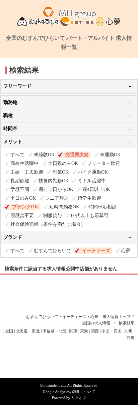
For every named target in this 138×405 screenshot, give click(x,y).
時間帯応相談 (102, 206)
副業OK (61, 172)
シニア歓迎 (57, 198)
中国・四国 (111, 331)
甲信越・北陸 (55, 331)
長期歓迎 (19, 180)
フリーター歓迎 (103, 163)
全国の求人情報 (96, 323)
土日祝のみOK (63, 163)
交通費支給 (77, 154)
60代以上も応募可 (90, 215)
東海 (84, 331)
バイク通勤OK (93, 172)
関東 (73, 331)
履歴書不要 (22, 215)
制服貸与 (52, 215)
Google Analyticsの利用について (69, 392)
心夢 (126, 250)
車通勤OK (110, 154)
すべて (17, 154)
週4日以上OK (96, 189)
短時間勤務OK (64, 206)
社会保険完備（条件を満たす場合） (47, 224)
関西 (95, 331)
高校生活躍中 (24, 163)
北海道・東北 (28, 331)
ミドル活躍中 (92, 180)
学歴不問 (19, 189)
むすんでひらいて (52, 250)
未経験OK (44, 154)
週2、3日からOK (56, 189)
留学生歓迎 (89, 198)
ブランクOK (25, 206)
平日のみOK (23, 198)
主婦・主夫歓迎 (26, 172)
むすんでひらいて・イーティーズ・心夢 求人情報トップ (78, 316)
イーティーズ (96, 250)
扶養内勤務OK (54, 180)
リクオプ (78, 398)
